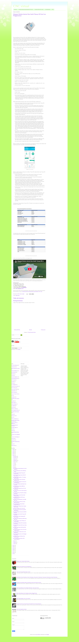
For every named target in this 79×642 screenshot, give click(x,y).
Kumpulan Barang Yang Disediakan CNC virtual (26, 9)
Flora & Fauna (13, 387)
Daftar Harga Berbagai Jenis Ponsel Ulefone (23, 598)
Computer (12, 381)
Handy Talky (13, 402)
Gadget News (17, 295)
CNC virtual (21, 6)
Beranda (15, 9)
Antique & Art (13, 366)
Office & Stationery (14, 418)
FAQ (52, 9)
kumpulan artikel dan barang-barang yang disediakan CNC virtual (32, 291)
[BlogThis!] (30, 294)
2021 (13, 545)
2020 (13, 546)
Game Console (13, 392)
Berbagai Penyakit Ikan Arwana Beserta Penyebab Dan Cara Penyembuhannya (29, 603)
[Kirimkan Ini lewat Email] (29, 294)
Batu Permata (13, 372)
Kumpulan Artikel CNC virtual (39, 9)
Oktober (14, 459)
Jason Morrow (38, 634)
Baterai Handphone (14, 370)
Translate (18, 349)
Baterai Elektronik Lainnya (15, 368)
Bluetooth (12, 373)
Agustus (14, 461)
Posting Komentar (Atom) (32, 332)
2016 (13, 552)
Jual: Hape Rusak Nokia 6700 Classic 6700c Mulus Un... (19, 497)
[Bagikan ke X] (31, 294)
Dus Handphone (13, 384)
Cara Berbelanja (47, 9)
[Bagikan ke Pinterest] (33, 294)
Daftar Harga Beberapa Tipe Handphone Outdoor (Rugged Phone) (27, 593)
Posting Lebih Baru (17, 329)
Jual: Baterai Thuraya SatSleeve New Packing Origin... (19, 536)
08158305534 (24, 287)
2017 (13, 550)
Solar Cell (12, 438)
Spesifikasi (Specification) (15, 441)
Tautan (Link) (13, 445)
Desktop (12, 383)
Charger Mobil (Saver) (14, 378)
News (12, 417)
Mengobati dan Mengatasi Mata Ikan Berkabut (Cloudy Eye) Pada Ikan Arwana (29, 582)
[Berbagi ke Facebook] (32, 294)
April (14, 467)
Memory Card (13, 415)
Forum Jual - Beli (14, 389)
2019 (13, 548)
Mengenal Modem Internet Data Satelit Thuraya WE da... (19, 495)
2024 (13, 452)
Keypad (12, 414)
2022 (13, 455)
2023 (13, 453)
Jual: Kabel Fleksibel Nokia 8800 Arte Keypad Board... (19, 486)
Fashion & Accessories (15, 386)
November (15, 457)
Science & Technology (14, 436)
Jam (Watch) (13, 405)
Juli (14, 463)
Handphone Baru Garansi (15, 398)
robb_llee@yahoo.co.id (19, 288)
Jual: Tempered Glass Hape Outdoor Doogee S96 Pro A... (18, 504)
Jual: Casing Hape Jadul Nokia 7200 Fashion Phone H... (18, 539)
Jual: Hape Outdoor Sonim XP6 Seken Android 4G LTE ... (19, 480)
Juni (14, 464)
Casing (12, 375)
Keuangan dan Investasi (15, 411)
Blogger (48, 634)
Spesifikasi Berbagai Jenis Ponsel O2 (19, 508)
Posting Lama (43, 329)
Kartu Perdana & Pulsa (15, 410)
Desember (15, 456)
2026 (13, 449)
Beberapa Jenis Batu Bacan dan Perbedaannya (24, 566)
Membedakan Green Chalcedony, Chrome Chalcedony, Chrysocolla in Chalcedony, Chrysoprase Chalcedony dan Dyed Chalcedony (37, 577)
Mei (14, 465)
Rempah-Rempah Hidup (15, 432)
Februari (14, 542)
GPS (12, 395)
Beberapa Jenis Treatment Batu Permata (23, 561)
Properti (12, 430)
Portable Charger (14, 427)
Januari (14, 543)
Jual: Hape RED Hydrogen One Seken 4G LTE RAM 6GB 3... (19, 482)
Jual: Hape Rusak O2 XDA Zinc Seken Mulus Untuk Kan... (19, 502)
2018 (13, 549)
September (15, 460)
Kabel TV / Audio (14, 408)
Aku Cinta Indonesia (14, 365)
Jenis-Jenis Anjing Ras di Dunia (21, 609)
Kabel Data (13, 407)
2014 (13, 553)
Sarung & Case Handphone (15, 434)
